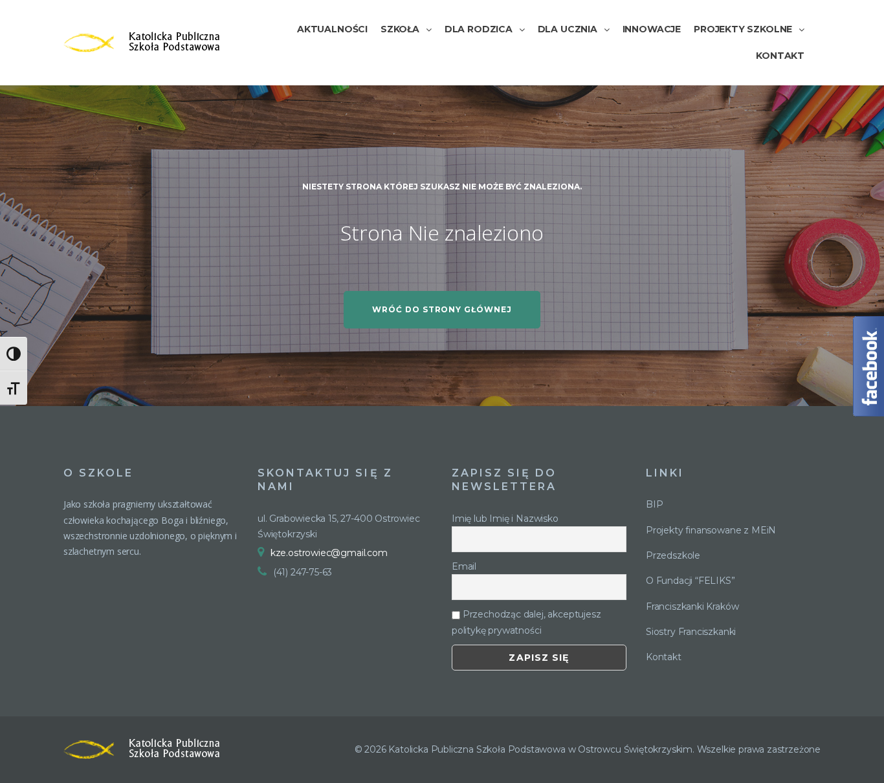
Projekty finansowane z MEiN (711, 530)
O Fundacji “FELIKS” (690, 580)
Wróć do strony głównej (442, 309)
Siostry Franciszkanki (691, 632)
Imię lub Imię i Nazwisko (505, 518)
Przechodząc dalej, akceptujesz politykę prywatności (526, 622)
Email (464, 566)
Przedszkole (673, 555)
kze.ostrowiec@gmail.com (329, 553)
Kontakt (663, 657)
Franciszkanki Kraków (692, 606)
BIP (654, 504)
